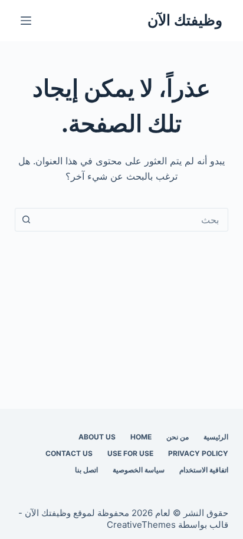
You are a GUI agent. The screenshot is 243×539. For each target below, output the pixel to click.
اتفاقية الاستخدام (203, 469)
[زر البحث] (26, 220)
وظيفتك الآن (184, 20)
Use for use (130, 453)
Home (141, 436)
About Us (97, 436)
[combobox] (133, 220)
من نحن (177, 436)
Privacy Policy (198, 453)
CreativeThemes (141, 524)
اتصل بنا (86, 469)
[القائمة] (26, 20)
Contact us (69, 453)
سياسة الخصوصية (139, 469)
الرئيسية (215, 436)
